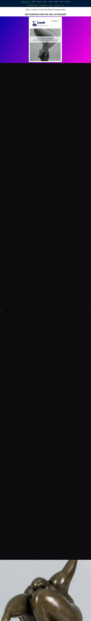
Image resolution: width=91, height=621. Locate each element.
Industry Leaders (57, 5)
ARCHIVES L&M (67, 1)
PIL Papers (50, 5)
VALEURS (61, 1)
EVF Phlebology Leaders (43, 5)
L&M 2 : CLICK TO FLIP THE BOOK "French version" (45, 9)
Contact (63, 5)
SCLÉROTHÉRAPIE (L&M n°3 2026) (32, 5)
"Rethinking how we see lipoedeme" (45, 14)
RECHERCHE (56, 1)
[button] (1, 311)
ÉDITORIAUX (39, 1)
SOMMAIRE (33, 1)
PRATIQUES (45, 1)
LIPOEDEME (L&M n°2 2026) (25, 1)
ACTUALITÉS (50, 1)
